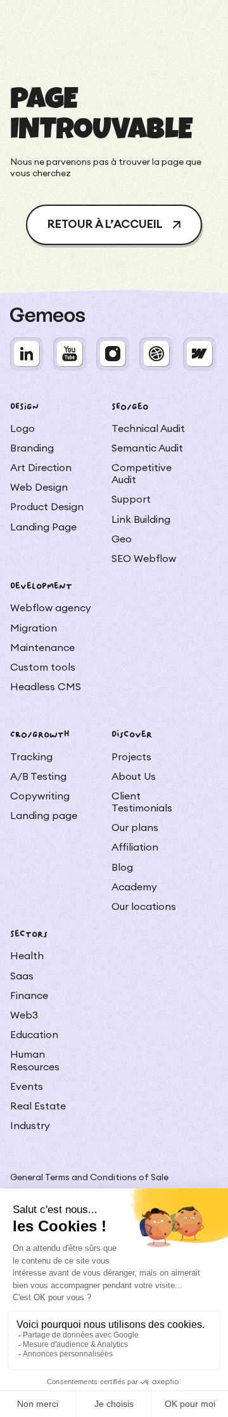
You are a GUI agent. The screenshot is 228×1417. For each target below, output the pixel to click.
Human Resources (35, 1060)
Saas (22, 976)
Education (34, 1035)
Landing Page (43, 527)
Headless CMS (45, 687)
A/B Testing (38, 777)
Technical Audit (148, 429)
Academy (134, 887)
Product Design (47, 507)
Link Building (140, 520)
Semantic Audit (147, 448)
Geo (121, 539)
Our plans (134, 828)
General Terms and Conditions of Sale (89, 1177)
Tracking (31, 757)
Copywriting (40, 796)
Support (131, 499)
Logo (22, 429)
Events (26, 1087)
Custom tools (42, 667)
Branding (32, 448)
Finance (29, 996)
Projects (131, 757)
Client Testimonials (141, 802)
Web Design (39, 487)
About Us (133, 777)
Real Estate (38, 1106)
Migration (33, 628)
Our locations (143, 907)
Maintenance (42, 648)
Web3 (24, 1015)
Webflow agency (50, 608)
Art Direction (41, 468)
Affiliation (134, 847)
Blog (122, 868)
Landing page (43, 816)
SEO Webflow (143, 559)
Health (27, 956)
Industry (30, 1126)
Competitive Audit (141, 474)
